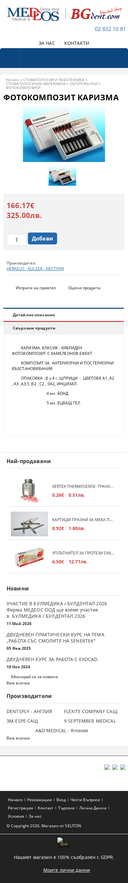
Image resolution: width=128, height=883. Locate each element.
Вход (61, 800)
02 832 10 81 (110, 29)
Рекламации (39, 800)
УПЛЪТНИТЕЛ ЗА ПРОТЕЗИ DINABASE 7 (83, 553)
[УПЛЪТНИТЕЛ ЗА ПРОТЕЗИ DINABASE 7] (29, 557)
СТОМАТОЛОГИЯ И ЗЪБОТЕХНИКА (54, 79)
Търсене (66, 808)
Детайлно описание (34, 315)
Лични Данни (92, 808)
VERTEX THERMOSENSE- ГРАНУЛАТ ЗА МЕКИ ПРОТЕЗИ (83, 486)
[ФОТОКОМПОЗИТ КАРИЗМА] (64, 160)
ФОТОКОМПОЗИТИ (23, 87)
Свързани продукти (34, 328)
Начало (12, 79)
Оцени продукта (84, 288)
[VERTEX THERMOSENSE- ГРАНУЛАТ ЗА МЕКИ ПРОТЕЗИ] (29, 490)
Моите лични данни (66, 870)
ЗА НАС (47, 43)
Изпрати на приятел (36, 288)
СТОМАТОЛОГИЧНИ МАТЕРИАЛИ (36, 83)
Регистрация (20, 808)
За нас (35, 816)
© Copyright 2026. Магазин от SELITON (44, 826)
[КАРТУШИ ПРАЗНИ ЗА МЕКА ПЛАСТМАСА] (29, 524)
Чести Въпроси (85, 800)
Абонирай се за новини (34, 676)
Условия (16, 816)
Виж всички (18, 683)
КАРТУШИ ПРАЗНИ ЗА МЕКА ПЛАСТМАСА (83, 519)
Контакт (45, 808)
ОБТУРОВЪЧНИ (83, 83)
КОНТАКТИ (76, 43)
